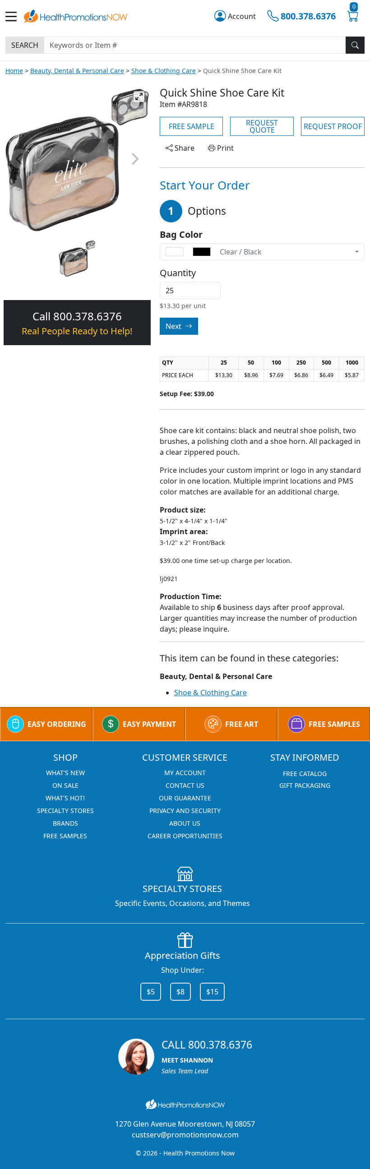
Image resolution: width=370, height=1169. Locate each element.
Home (14, 70)
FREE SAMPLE (191, 126)
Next (174, 326)
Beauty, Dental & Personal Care (77, 70)
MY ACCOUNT (185, 772)
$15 (212, 992)
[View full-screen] (139, 96)
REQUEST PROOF (333, 126)
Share (183, 148)
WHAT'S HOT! (65, 798)
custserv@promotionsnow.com (185, 1135)
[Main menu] (14, 16)
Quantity (178, 273)
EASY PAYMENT (149, 724)
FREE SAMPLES (334, 724)
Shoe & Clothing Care (163, 70)
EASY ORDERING (57, 724)
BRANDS (65, 823)
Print (224, 148)
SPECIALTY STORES (65, 810)
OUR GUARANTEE (185, 798)
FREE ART (241, 724)
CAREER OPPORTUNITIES (185, 836)
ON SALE (65, 785)
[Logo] (75, 15)
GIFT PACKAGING (304, 785)
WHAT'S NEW (65, 772)
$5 (151, 992)
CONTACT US (185, 785)
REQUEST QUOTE (262, 126)
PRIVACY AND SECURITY (185, 810)
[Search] (355, 45)
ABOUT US (184, 823)
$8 (180, 992)
